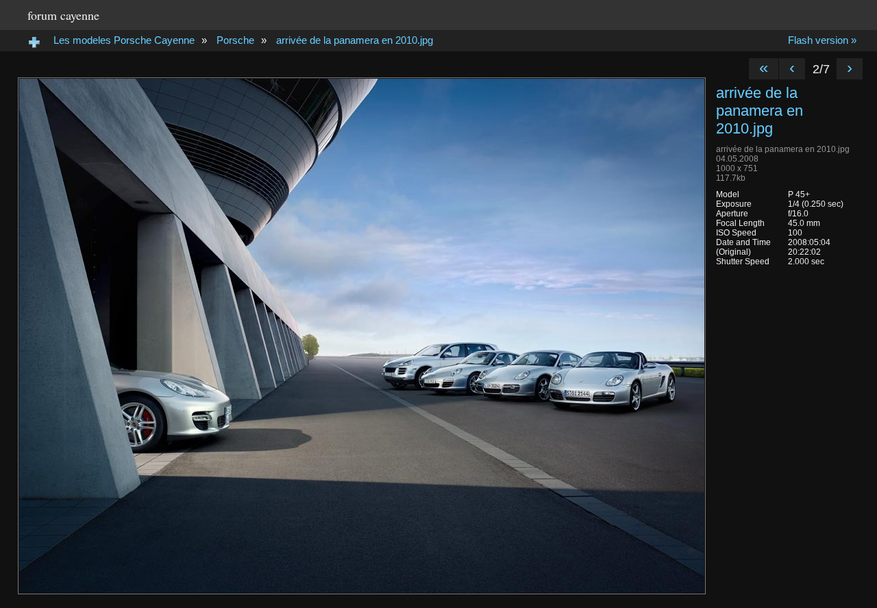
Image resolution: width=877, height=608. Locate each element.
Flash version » (822, 40)
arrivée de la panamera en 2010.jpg (354, 40)
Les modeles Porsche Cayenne (124, 40)
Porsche (235, 40)
